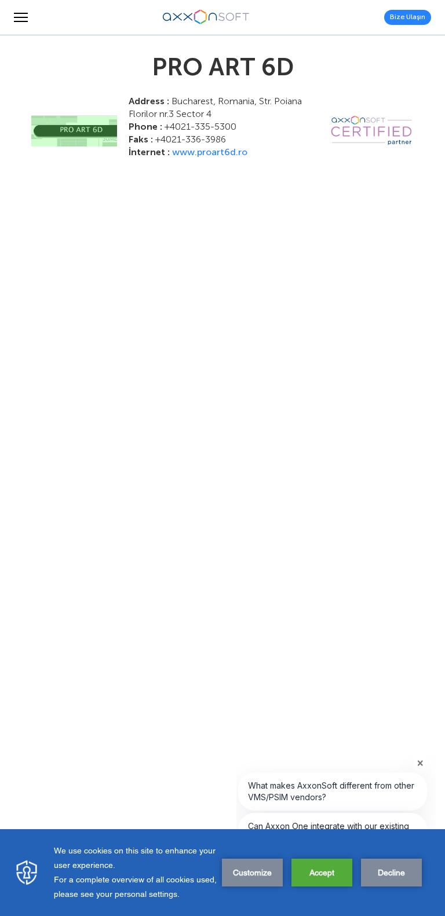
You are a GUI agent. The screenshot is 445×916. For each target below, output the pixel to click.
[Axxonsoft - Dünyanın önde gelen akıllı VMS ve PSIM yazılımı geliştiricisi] (206, 17)
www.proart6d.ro (209, 151)
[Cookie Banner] (222, 872)
